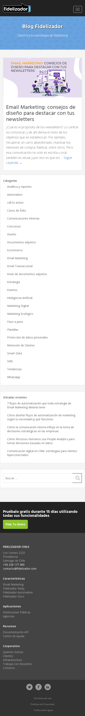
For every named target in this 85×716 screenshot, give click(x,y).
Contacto (9, 668)
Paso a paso (15, 322)
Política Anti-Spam (43, 710)
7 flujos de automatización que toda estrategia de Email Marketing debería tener (39, 405)
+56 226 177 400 (14, 564)
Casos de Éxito (16, 210)
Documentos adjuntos (21, 242)
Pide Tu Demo (15, 524)
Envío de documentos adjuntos (27, 274)
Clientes (8, 656)
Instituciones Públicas (16, 612)
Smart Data (14, 353)
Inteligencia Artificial (19, 298)
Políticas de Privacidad (42, 704)
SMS (10, 361)
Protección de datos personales (27, 337)
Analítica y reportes (19, 186)
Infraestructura (12, 660)
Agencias (8, 616)
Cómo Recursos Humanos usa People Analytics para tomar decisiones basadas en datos (41, 441)
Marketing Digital (18, 306)
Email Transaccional (20, 266)
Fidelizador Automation (18, 592)
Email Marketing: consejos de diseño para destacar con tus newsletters (41, 113)
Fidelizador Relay (14, 588)
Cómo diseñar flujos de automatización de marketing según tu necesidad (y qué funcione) (41, 417)
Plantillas (12, 329)
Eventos (12, 290)
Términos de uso (43, 698)
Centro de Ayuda (13, 636)
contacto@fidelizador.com (20, 568)
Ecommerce (15, 250)
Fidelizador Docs (13, 596)
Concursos (14, 226)
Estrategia (13, 282)
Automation (14, 194)
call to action (15, 202)
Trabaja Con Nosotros (17, 664)
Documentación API (16, 632)
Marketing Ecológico (20, 314)
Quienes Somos (13, 652)
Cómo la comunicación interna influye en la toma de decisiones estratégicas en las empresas (40, 429)
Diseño (11, 234)
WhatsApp (13, 377)
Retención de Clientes (21, 345)
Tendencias (14, 369)
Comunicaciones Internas (23, 218)
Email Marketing (17, 258)
